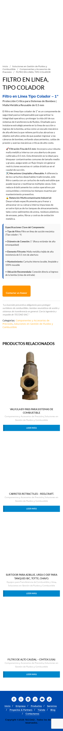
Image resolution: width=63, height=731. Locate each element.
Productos (36, 706)
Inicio (5, 66)
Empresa (21, 706)
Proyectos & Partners (21, 710)
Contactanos (32, 713)
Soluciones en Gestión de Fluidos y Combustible (31, 585)
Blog (52, 710)
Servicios (52, 706)
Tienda (41, 710)
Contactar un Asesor (16, 292)
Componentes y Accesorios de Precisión (24, 416)
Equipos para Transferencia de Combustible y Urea (31, 582)
